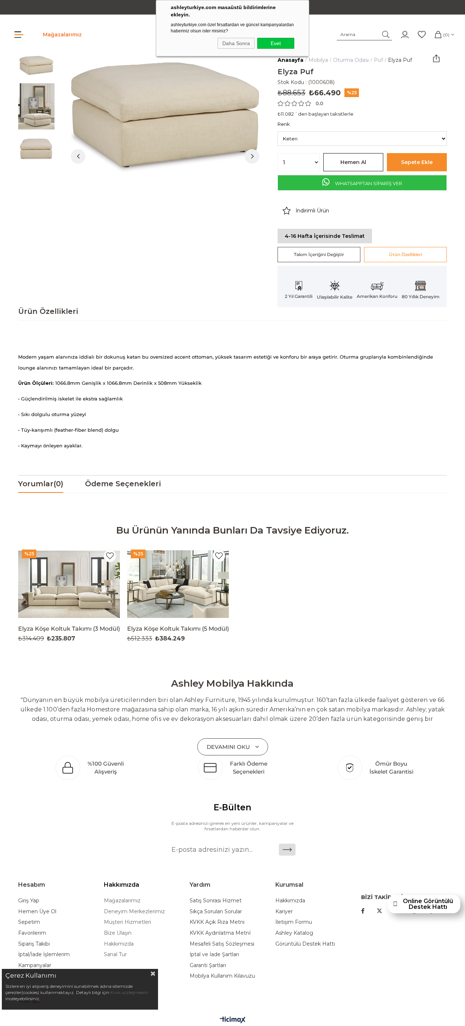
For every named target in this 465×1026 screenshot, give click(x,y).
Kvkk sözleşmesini (129, 992)
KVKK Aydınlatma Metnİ (220, 933)
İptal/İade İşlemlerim (44, 954)
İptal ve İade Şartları (214, 954)
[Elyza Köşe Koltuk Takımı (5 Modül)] (178, 584)
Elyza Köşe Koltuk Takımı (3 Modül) (69, 628)
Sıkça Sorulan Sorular (216, 911)
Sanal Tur (115, 954)
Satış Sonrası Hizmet (216, 900)
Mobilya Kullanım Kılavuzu (222, 976)
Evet (276, 43)
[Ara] (386, 34)
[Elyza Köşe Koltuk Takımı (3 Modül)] (69, 584)
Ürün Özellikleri (405, 254)
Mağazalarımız (62, 34)
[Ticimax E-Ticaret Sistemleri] (233, 1020)
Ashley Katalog (294, 933)
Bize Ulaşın (118, 933)
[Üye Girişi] (405, 34)
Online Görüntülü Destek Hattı (428, 904)
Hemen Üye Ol (37, 911)
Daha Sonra (236, 43)
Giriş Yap (28, 900)
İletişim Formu (293, 922)
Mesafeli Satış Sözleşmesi (222, 944)
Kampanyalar (34, 965)
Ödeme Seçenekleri (123, 483)
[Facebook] (362, 911)
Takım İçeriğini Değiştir (319, 254)
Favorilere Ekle (110, 556)
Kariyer (284, 911)
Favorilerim (32, 933)
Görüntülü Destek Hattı (305, 944)
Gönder (287, 849)
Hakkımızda (119, 944)
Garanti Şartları (208, 965)
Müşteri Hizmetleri (127, 922)
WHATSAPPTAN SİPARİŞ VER (368, 183)
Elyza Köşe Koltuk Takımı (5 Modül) (178, 628)
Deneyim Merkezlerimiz (134, 911)
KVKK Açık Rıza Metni (217, 922)
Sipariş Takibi (34, 944)
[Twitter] (379, 911)
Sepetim (29, 922)
